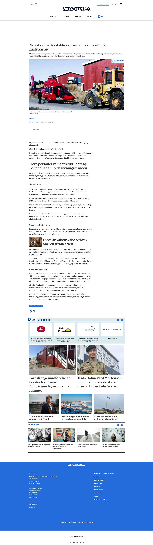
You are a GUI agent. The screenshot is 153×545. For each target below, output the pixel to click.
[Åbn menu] (120, 4)
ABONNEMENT (33, 504)
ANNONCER (32, 507)
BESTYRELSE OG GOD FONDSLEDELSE (104, 473)
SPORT (89, 16)
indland (32, 305)
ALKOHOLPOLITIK (98, 489)
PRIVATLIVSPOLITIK (99, 480)
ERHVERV (66, 16)
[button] (118, 320)
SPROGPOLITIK (98, 483)
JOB (101, 16)
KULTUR (78, 16)
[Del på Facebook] (30, 311)
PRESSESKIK (97, 486)
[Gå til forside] (76, 9)
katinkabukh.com (78, 536)
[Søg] (36, 4)
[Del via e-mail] (33, 311)
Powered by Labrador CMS (76, 542)
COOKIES (96, 496)
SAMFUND (53, 16)
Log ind (115, 4)
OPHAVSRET (97, 477)
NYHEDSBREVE (97, 493)
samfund (39, 305)
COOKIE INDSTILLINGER (100, 499)
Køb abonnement (103, 4)
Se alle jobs (44, 319)
